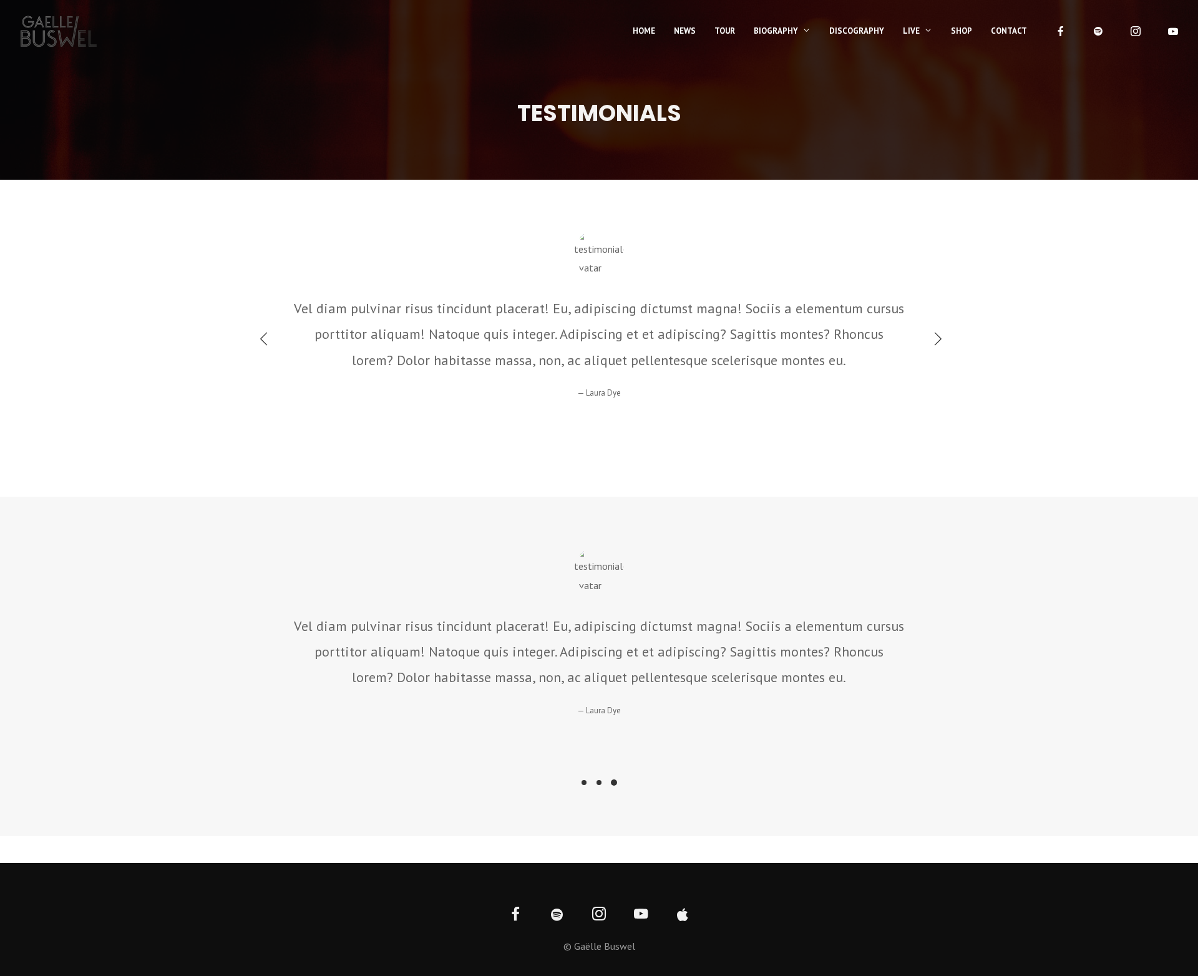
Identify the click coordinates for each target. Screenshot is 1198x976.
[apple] (683, 915)
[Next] (934, 338)
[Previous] (263, 338)
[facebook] (1061, 31)
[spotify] (1098, 31)
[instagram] (1136, 31)
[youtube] (1173, 31)
